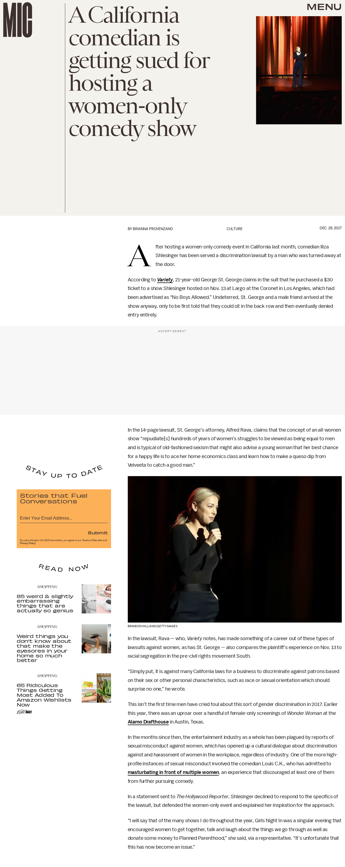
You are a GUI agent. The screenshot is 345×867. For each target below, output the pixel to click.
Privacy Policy (28, 543)
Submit (98, 532)
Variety (165, 279)
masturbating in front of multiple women (173, 772)
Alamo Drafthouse (148, 722)
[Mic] (17, 19)
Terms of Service (92, 540)
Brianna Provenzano (153, 229)
